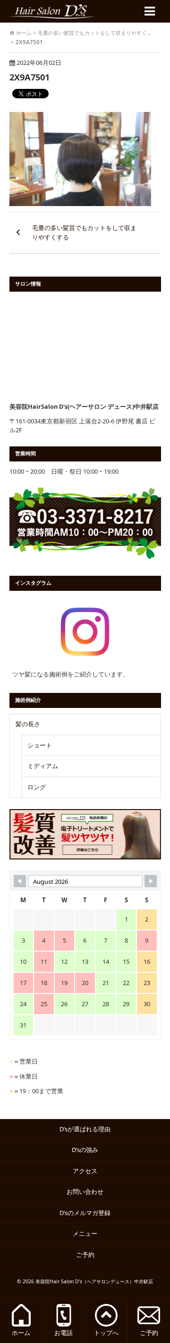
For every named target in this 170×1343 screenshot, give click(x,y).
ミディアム (42, 766)
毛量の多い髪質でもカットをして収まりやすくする (84, 232)
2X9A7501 (29, 77)
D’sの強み (85, 1149)
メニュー (85, 1233)
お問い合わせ (85, 1191)
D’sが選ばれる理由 (85, 1129)
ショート (39, 745)
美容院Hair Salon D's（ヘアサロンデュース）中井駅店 (94, 1281)
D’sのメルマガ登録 (85, 1212)
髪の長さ (28, 724)
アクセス (85, 1171)
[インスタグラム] (85, 631)
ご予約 (88, 1254)
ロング (36, 787)
